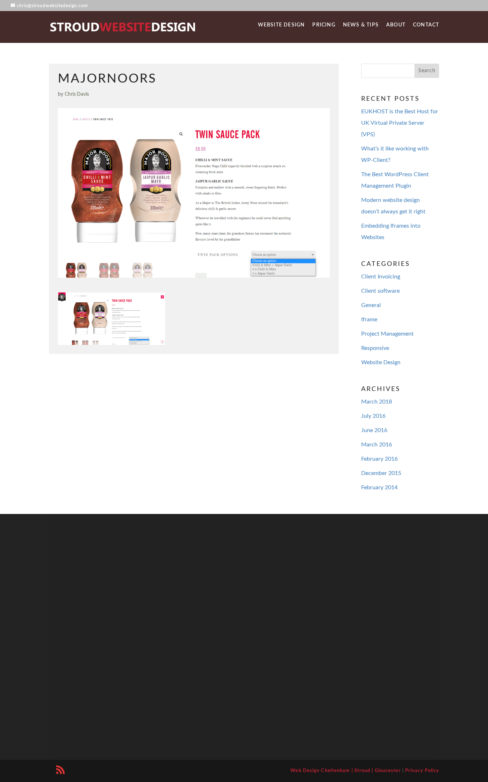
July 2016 (373, 416)
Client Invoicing (380, 276)
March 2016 (376, 444)
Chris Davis (77, 94)
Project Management (387, 334)
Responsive (375, 348)
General (371, 305)
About (395, 25)
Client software (380, 291)
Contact (426, 25)
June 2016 (374, 430)
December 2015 (381, 473)
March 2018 (376, 402)
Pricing (323, 25)
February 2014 (379, 487)
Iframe (369, 319)
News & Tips (361, 25)
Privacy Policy (422, 770)
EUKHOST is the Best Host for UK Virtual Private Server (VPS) (399, 123)
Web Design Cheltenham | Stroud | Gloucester (345, 770)
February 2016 (379, 459)
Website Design (281, 25)
